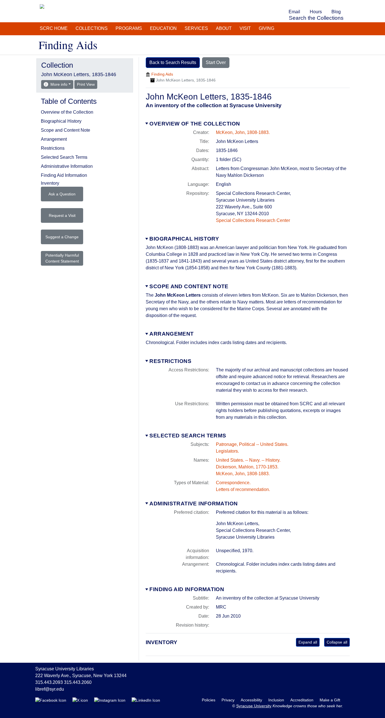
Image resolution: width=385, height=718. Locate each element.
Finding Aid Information (186, 589)
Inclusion (276, 700)
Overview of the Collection (194, 124)
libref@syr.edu (49, 689)
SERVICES (196, 28)
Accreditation (302, 700)
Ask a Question (62, 194)
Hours (316, 11)
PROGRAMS (129, 28)
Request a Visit (62, 215)
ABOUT (224, 28)
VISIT (245, 28)
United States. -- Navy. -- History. (248, 460)
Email (294, 11)
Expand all (307, 642)
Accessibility (252, 700)
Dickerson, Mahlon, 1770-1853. (247, 466)
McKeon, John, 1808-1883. (243, 132)
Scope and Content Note (188, 286)
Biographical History (184, 239)
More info (58, 84)
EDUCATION (163, 28)
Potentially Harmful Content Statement (62, 258)
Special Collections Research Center (253, 220)
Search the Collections (316, 18)
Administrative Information (193, 503)
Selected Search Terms (187, 436)
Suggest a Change (62, 237)
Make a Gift (330, 700)
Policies (209, 700)
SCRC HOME (54, 28)
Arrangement (171, 334)
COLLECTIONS (92, 28)
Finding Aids (162, 74)
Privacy (229, 700)
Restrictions (170, 361)
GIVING (266, 28)
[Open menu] (348, 4)
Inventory (50, 183)
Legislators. (227, 451)
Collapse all (337, 642)
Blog (336, 11)
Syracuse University (253, 706)
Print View (87, 84)
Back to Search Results (172, 62)
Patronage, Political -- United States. (252, 444)
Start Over (216, 62)
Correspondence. (233, 482)
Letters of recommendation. (243, 489)
